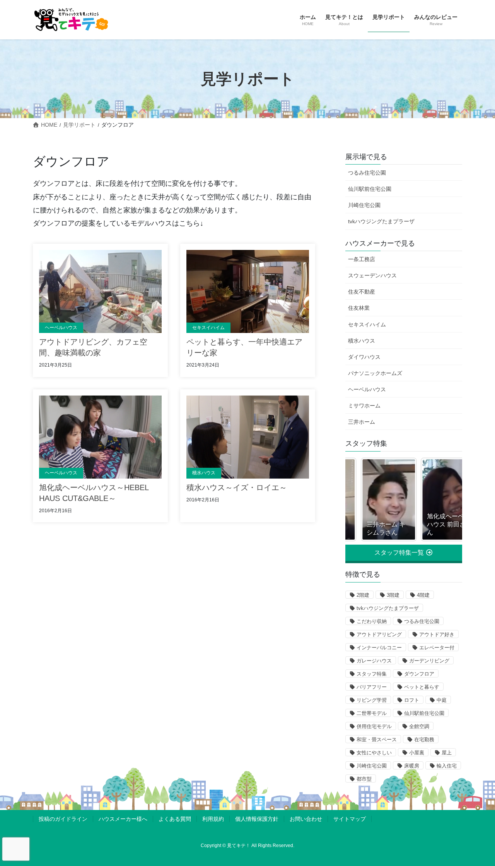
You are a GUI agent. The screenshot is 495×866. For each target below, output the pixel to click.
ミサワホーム (364, 405)
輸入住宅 (447, 766)
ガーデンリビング (429, 661)
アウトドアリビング (379, 634)
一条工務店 (361, 259)
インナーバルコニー (379, 647)
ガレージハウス (374, 661)
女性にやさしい (374, 753)
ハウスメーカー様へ (123, 819)
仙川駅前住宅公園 (369, 189)
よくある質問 (175, 819)
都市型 (364, 779)
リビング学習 (372, 700)
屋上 (447, 753)
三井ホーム (361, 422)
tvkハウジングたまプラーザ (381, 221)
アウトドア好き (436, 634)
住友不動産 (361, 292)
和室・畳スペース (377, 739)
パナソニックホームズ (375, 373)
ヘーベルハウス (61, 327)
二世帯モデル (372, 713)
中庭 (442, 700)
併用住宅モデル (374, 726)
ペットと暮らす (421, 687)
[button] (403, 553)
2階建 (363, 595)
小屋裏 (416, 753)
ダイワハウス (364, 357)
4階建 (423, 595)
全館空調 (419, 726)
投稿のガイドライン (63, 819)
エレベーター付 (436, 647)
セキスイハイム (208, 327)
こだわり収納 (372, 621)
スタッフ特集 (372, 674)
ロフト (411, 700)
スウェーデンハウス (372, 275)
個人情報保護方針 (256, 819)
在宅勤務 (424, 739)
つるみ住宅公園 (367, 173)
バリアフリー (372, 687)
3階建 (393, 595)
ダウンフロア (419, 674)
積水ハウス (203, 472)
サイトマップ (349, 819)
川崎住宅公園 (364, 205)
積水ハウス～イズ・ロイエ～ (236, 487)
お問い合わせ (306, 819)
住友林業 (359, 308)
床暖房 (411, 766)
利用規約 (213, 819)
